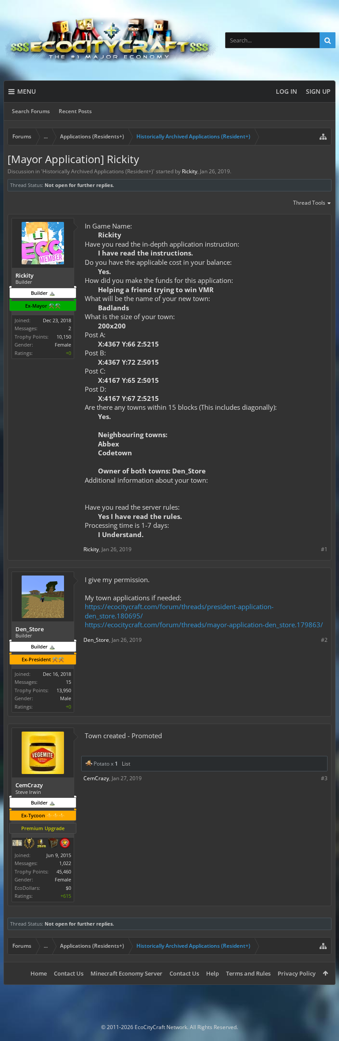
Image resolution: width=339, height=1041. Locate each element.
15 (68, 682)
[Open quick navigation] (323, 136)
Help (212, 973)
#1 (324, 549)
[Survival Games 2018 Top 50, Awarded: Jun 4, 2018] (41, 844)
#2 (324, 640)
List (126, 763)
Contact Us (68, 973)
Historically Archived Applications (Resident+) (97, 171)
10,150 (63, 336)
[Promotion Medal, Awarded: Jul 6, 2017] (53, 844)
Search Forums (31, 111)
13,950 (63, 690)
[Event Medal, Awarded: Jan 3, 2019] (29, 844)
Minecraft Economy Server (126, 973)
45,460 (63, 871)
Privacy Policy (297, 973)
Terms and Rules (248, 973)
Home (38, 973)
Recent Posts (75, 111)
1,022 (65, 863)
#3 (324, 778)
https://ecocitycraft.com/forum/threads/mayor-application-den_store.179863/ (204, 624)
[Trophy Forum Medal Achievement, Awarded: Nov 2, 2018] (65, 844)
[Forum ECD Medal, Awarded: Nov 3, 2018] (17, 844)
